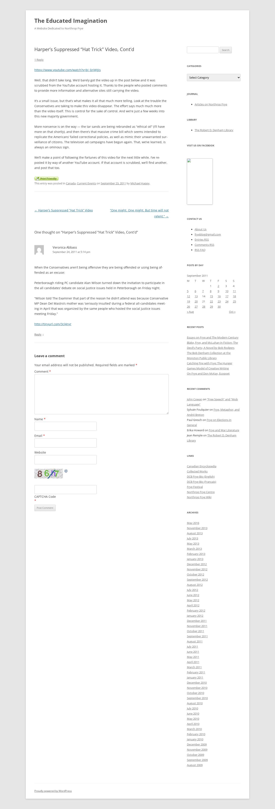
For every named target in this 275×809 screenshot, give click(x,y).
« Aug (190, 312)
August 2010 (195, 703)
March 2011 (194, 667)
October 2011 (195, 631)
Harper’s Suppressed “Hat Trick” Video (63, 210)
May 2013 (193, 543)
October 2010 (195, 693)
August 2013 (195, 533)
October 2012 (195, 574)
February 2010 (196, 734)
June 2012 (193, 595)
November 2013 (197, 528)
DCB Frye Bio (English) (201, 476)
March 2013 (194, 549)
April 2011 (193, 662)
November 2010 (197, 688)
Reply (37, 334)
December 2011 (197, 621)
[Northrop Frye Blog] (200, 203)
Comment (42, 371)
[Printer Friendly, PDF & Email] (46, 178)
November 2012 (197, 569)
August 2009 (195, 765)
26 (188, 306)
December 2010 (197, 683)
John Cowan (194, 399)
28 (203, 306)
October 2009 (195, 755)
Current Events (86, 183)
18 (234, 296)
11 (234, 291)
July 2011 (192, 646)
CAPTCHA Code (45, 497)
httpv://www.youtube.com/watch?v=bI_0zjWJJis (67, 70)
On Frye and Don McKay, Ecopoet (208, 373)
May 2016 (193, 523)
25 (234, 301)
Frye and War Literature (224, 430)
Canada (71, 183)
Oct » (232, 312)
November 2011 (197, 626)
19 (188, 301)
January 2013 (195, 559)
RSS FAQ (200, 250)
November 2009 (197, 749)
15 (211, 296)
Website (40, 452)
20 (196, 301)
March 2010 (194, 729)
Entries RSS (202, 239)
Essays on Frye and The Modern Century (212, 337)
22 (211, 301)
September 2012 (197, 579)
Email (39, 436)
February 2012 (196, 610)
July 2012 (192, 590)
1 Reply (39, 60)
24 (226, 301)
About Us (200, 229)
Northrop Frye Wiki (199, 497)
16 (219, 296)
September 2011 (197, 636)
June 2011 (193, 652)
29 (211, 306)
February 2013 (196, 554)
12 (188, 296)
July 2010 (192, 708)
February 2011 (196, 672)
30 (219, 306)
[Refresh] (66, 471)
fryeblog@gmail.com (208, 234)
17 (226, 296)
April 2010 (193, 724)
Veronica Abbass (65, 247)
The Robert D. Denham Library (214, 130)
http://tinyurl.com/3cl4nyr (52, 324)
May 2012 (193, 600)
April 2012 (193, 605)
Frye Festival (195, 487)
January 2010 (195, 739)
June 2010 (193, 713)
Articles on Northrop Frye (211, 104)
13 (196, 296)
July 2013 (192, 538)
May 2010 (193, 719)
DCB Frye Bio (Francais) (201, 482)
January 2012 (195, 616)
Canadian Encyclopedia (201, 466)
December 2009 (197, 744)
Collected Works (197, 471)
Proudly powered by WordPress (53, 791)
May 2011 (193, 657)
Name (40, 419)
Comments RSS (204, 245)
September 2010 (197, 698)
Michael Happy (140, 183)
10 (226, 291)
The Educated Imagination (70, 20)
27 (196, 306)
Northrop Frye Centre (201, 492)
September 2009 (197, 760)
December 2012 (197, 564)
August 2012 (195, 585)
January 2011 (195, 677)
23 (219, 301)
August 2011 (195, 641)
